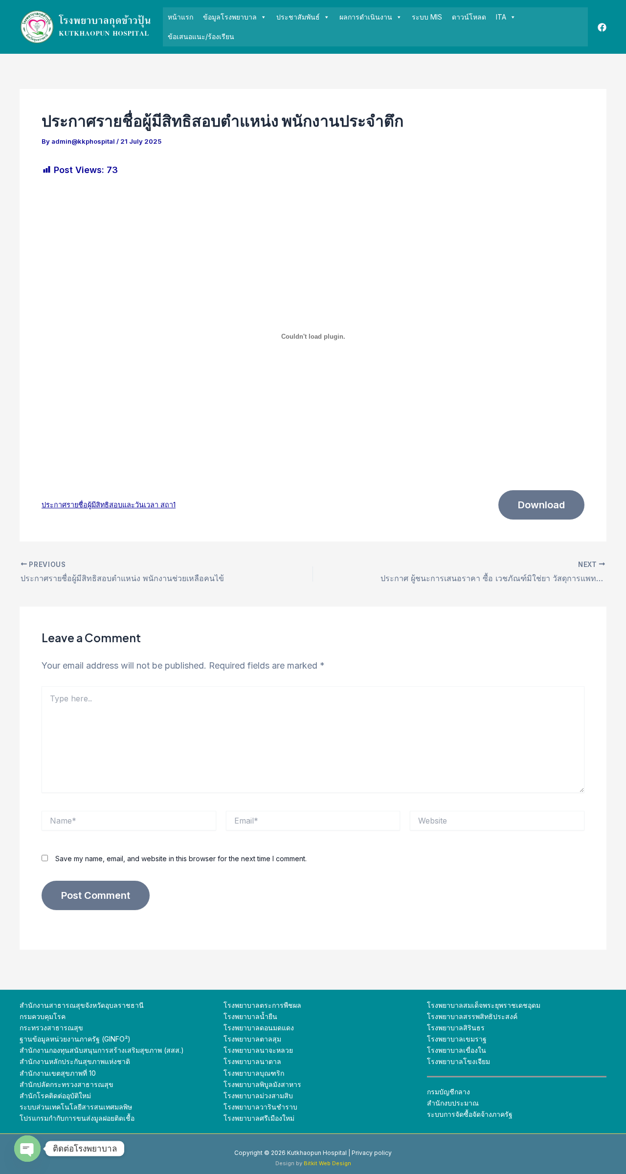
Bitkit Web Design (327, 1163)
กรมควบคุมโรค (43, 1016)
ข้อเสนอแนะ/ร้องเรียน (201, 36)
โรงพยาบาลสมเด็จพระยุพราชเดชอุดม (483, 1005)
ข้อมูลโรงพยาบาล (230, 17)
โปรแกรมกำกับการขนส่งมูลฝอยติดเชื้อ (77, 1118)
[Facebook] (602, 27)
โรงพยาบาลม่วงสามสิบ (258, 1095)
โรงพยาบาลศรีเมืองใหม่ (259, 1118)
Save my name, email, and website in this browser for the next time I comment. (181, 858)
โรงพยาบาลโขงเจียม (458, 1061)
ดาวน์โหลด (469, 17)
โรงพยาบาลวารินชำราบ (260, 1107)
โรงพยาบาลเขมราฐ (457, 1039)
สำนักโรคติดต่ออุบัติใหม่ (55, 1095)
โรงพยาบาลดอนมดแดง (259, 1027)
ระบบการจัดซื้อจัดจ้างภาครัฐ (470, 1114)
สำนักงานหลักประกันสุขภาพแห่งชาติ (75, 1061)
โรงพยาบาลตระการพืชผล (262, 1005)
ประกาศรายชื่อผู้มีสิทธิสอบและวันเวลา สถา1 (109, 504)
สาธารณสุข (95, 1084)
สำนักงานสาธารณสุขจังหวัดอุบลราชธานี (82, 1005)
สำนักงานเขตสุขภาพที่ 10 (58, 1073)
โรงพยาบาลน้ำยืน (250, 1016)
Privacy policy (372, 1152)
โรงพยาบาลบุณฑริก (254, 1073)
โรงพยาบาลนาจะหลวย (258, 1050)
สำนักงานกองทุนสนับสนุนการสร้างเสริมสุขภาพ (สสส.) (102, 1050)
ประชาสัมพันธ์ (298, 17)
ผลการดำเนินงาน (365, 17)
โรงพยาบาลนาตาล (252, 1061)
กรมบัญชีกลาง (448, 1091)
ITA (501, 17)
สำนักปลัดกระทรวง (48, 1084)
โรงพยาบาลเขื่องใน (456, 1050)
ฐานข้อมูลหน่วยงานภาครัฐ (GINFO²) (75, 1039)
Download (541, 505)
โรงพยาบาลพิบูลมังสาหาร (262, 1084)
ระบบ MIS (427, 17)
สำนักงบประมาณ (453, 1103)
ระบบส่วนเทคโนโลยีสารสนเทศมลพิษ (76, 1107)
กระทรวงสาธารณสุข (51, 1027)
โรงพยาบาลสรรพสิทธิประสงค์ (472, 1016)
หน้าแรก (180, 17)
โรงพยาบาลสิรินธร (456, 1027)
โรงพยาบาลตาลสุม (252, 1039)
